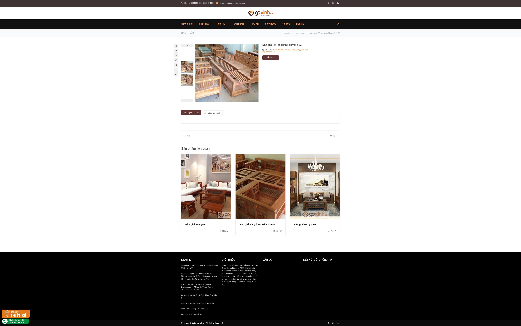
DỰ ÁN (255, 24)
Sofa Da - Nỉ (271, 52)
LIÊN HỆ (300, 24)
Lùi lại (188, 135)
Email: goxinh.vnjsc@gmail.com (232, 3)
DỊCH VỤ (221, 24)
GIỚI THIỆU (203, 24)
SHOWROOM (270, 24)
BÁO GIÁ (270, 58)
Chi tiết (225, 231)
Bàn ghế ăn (278, 50)
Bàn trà (287, 50)
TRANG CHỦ (187, 24)
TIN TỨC (286, 24)
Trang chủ (286, 33)
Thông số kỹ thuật (212, 113)
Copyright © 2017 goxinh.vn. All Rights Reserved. (202, 323)
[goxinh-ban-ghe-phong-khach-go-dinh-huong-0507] (226, 73)
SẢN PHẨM (239, 24)
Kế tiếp (332, 135)
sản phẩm (300, 33)
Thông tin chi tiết (191, 112)
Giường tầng (295, 50)
